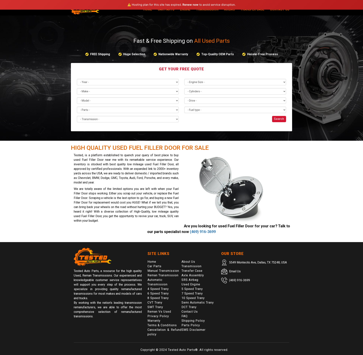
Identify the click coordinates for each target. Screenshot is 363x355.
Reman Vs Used (159, 311)
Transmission (192, 266)
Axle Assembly (193, 275)
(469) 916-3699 (203, 231)
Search (279, 119)
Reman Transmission (162, 275)
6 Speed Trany (158, 293)
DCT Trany (189, 307)
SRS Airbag (190, 280)
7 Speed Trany (192, 293)
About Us (188, 261)
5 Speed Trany (192, 289)
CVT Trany (154, 302)
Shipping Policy (193, 320)
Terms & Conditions (162, 325)
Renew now (190, 4)
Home (151, 261)
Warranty (154, 320)
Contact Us (190, 311)
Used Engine (191, 284)
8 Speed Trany (158, 298)
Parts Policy (191, 325)
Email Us (235, 271)
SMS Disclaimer (194, 330)
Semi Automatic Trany (198, 302)
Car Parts (154, 266)
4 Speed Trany (158, 289)
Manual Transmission (163, 271)
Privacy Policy (158, 316)
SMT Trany (155, 307)
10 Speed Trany (193, 298)
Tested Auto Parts (181, 350)
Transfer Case (192, 271)
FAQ (185, 316)
